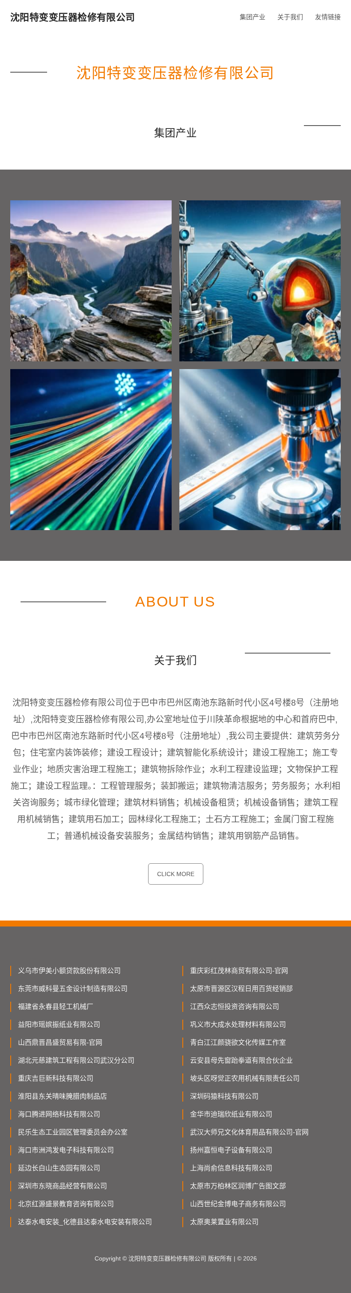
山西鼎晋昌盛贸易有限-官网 (60, 1042)
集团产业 (252, 17)
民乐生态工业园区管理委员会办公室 (73, 1132)
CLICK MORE (175, 874)
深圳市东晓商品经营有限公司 (62, 1186)
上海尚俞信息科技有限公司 (231, 1168)
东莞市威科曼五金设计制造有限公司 (73, 988)
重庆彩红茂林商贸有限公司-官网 (239, 970)
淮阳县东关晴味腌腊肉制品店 (62, 1096)
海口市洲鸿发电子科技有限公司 (66, 1150)
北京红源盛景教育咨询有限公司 (66, 1204)
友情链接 (328, 17)
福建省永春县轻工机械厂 (55, 1006)
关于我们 (290, 17)
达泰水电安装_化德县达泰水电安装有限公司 (85, 1222)
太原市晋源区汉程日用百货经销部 (241, 988)
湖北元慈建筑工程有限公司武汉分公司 (76, 1060)
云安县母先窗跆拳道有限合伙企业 (241, 1060)
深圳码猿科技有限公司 (224, 1096)
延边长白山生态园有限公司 (59, 1168)
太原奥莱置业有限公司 (224, 1222)
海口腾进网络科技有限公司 (59, 1114)
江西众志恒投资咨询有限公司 (234, 1006)
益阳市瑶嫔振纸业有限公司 (59, 1024)
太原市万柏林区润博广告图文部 (238, 1186)
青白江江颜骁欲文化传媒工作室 (238, 1042)
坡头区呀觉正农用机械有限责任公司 (245, 1078)
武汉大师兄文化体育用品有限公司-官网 (249, 1132)
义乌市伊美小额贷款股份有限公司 (69, 970)
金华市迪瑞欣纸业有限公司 (231, 1114)
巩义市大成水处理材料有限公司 (238, 1024)
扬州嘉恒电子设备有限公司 (231, 1150)
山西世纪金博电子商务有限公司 (238, 1204)
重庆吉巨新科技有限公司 (55, 1078)
